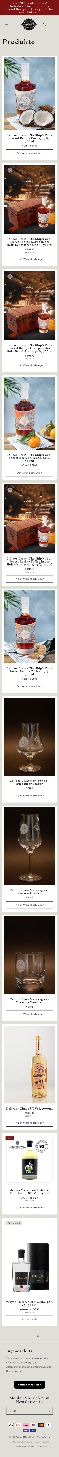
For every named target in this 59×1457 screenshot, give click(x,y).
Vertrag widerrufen (29, 1384)
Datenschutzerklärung (22, 1442)
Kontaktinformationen (25, 1446)
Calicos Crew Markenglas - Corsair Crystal (29, 891)
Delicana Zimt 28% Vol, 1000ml (29, 1108)
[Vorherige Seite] (21, 1335)
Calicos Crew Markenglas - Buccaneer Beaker (29, 782)
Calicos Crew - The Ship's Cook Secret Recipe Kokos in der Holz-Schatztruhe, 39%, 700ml (29, 241)
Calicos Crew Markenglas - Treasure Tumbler (29, 1001)
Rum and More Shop (25, 1437)
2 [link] (38, 1335)
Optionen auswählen (29, 153)
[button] (6, 24)
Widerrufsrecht (44, 1437)
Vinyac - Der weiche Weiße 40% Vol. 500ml (29, 1303)
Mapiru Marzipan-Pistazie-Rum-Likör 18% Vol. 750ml (29, 1192)
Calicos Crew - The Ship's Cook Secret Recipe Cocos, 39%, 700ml (29, 138)
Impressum (42, 1446)
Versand (45, 1442)
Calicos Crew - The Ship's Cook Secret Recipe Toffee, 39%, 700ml (29, 671)
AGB (37, 1442)
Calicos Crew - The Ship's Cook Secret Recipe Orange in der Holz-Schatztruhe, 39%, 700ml (29, 348)
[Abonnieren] (49, 1411)
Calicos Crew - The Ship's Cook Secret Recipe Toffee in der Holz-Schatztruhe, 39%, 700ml (29, 561)
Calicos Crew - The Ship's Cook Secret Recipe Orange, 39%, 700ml (29, 457)
